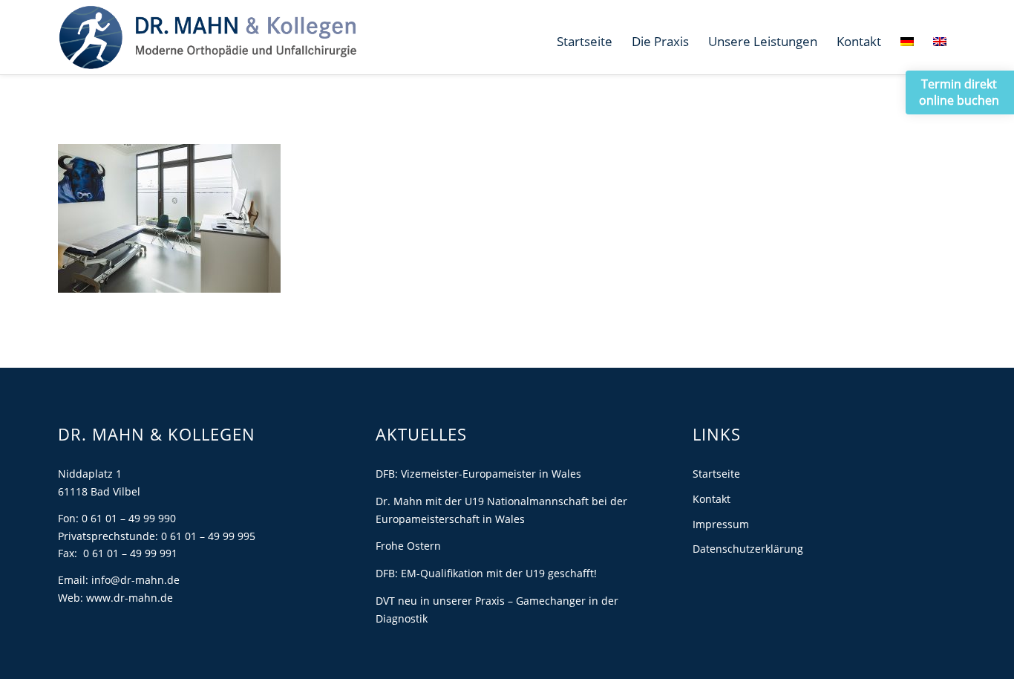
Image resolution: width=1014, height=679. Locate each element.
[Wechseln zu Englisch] (939, 41)
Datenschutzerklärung (748, 549)
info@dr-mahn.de (135, 580)
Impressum (721, 524)
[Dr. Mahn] (207, 37)
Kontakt (711, 499)
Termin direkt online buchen (959, 92)
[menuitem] (584, 41)
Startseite (716, 474)
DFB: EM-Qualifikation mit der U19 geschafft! (486, 573)
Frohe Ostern (408, 546)
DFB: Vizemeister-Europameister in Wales (478, 474)
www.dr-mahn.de (129, 598)
